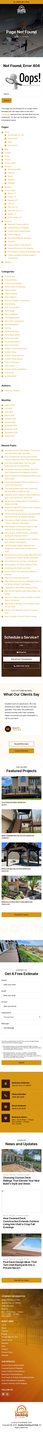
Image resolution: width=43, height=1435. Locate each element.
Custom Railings (14, 235)
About (7, 132)
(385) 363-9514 (22, 2)
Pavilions (11, 180)
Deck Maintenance (12, 318)
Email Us (5, 1309)
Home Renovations (12, 342)
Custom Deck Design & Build (19, 231)
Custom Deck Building (13, 283)
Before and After (14, 169)
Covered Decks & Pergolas (18, 228)
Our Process (13, 145)
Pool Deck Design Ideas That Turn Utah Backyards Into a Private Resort (20, 1265)
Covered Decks (11, 280)
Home (7, 156)
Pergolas (11, 183)
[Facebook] (3, 1394)
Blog (6, 149)
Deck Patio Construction (14, 321)
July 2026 (8, 408)
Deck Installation (11, 314)
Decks (10, 176)
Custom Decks (10, 290)
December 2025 (11, 426)
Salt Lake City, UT (15, 210)
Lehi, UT (11, 204)
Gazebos (11, 241)
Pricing (7, 160)
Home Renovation (12, 338)
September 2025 (11, 432)
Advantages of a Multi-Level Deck (18, 568)
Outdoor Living (10, 352)
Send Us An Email (19, 1108)
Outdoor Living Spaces (13, 359)
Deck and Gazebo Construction (17, 300)
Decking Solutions (12, 331)
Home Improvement (12, 335)
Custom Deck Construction (15, 287)
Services (8, 221)
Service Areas (10, 190)
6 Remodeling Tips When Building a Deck (21, 565)
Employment (12, 138)
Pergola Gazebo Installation (16, 369)
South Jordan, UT (15, 217)
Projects (8, 166)
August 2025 (10, 436)
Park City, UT (13, 207)
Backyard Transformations (18, 224)
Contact (8, 153)
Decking (8, 328)
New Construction (12, 345)
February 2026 (10, 419)
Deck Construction (12, 307)
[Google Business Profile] (7, 1394)
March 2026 (9, 415)
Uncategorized (10, 376)
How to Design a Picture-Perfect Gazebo (21, 616)
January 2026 (10, 422)
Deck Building (10, 304)
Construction (10, 276)
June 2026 (9, 412)
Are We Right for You (16, 135)
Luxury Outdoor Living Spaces (19, 245)
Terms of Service (13, 1042)
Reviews (8, 187)
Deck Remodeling (11, 324)
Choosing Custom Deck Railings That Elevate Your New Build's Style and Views (21, 1180)
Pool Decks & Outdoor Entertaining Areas (24, 252)
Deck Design (10, 311)
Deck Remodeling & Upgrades (19, 238)
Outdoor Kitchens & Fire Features (21, 248)
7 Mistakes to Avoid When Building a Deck (21, 588)
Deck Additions (10, 297)
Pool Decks (9, 373)
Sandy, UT (12, 214)
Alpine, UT (12, 193)
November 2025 (11, 429)
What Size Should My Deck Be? (17, 578)
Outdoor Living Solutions (14, 355)
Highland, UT (13, 200)
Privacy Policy (10, 163)
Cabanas (11, 173)
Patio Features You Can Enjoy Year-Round (21, 561)
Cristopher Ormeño (12, 391)
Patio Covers (10, 366)
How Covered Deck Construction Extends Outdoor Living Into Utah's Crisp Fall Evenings (21, 1223)
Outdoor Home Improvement (16, 349)
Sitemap (8, 262)
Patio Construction (12, 362)
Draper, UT (12, 197)
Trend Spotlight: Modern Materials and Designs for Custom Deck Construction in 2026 (21, 548)
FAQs (10, 142)
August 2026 (10, 405)
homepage (6, 114)
